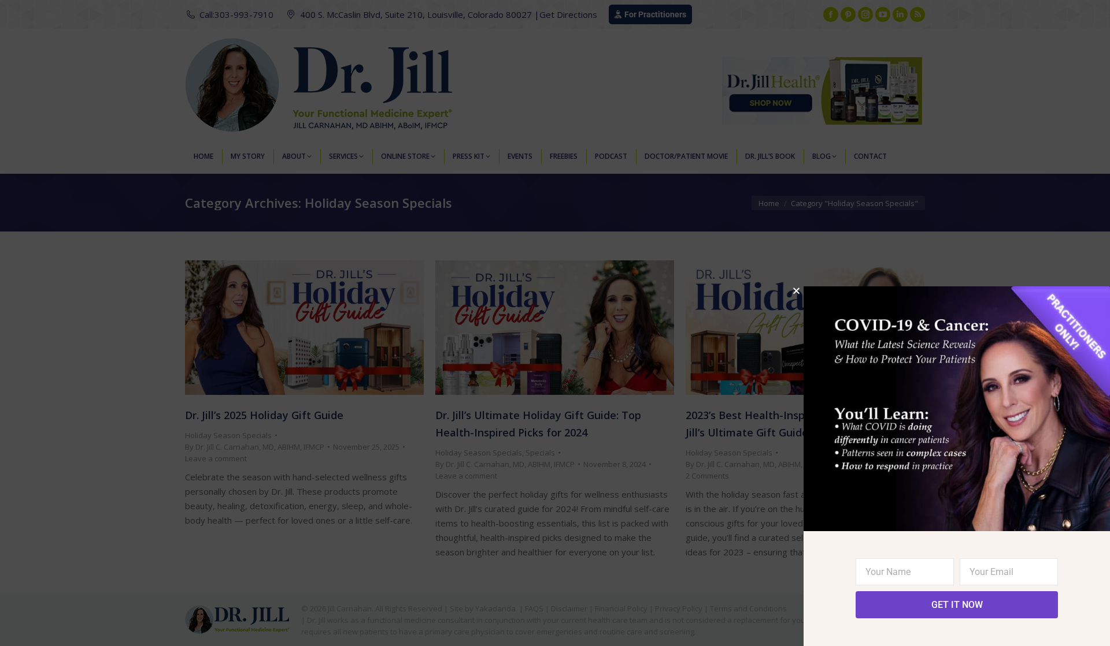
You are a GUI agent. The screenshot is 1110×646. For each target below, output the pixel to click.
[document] (555, 323)
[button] (796, 290)
